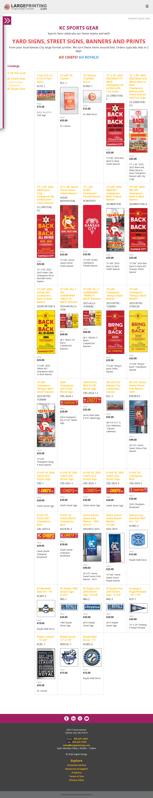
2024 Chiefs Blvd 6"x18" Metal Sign (90, 385)
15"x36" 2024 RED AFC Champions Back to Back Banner (136, 193)
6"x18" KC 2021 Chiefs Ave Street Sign (69, 476)
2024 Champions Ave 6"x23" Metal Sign (67, 387)
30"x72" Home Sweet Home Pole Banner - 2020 (137, 387)
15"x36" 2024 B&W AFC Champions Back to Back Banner (113, 193)
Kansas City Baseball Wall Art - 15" (137, 518)
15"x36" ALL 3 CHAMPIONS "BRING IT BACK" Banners (92, 293)
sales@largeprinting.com (76, 745)
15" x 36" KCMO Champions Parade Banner (92, 191)
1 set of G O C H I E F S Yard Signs (45, 78)
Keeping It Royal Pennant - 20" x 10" (138, 591)
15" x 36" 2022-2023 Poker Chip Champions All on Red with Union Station (45, 195)
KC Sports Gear (142, 18)
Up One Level (18, 73)
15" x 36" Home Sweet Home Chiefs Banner (69, 190)
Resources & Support (76, 768)
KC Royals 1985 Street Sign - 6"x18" (69, 591)
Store (130, 18)
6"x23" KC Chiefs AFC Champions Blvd (43, 519)
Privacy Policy (76, 780)
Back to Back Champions (15, 83)
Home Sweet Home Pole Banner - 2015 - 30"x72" (92, 519)
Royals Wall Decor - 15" (90, 638)
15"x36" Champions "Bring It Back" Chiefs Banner (46, 387)
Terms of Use (76, 776)
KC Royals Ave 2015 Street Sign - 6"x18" (91, 591)
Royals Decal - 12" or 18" (68, 638)
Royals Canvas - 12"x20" (45, 638)
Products (76, 772)
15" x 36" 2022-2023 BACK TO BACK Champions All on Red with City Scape (114, 83)
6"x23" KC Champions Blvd (136, 476)
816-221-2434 (81, 738)
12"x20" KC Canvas (66, 77)
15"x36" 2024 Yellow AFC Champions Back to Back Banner (44, 295)
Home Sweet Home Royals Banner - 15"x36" (114, 519)
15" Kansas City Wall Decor (89, 78)
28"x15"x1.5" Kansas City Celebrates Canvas (113, 387)
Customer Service (76, 765)
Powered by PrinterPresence (76, 794)
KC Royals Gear (16, 88)
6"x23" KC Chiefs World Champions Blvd (67, 519)
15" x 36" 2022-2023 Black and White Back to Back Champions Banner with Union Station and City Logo (138, 86)
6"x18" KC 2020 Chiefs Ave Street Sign (45, 476)
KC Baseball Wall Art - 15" (45, 590)
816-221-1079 (79, 742)
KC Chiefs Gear (16, 78)
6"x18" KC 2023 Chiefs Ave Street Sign (92, 476)
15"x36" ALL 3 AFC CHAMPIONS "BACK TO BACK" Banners (69, 295)
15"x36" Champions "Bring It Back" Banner (115, 293)
